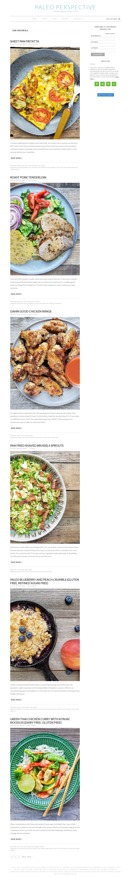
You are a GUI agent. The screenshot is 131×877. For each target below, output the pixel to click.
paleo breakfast (71, 167)
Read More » (16, 158)
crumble (25, 709)
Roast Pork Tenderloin (28, 177)
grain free (39, 437)
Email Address (96, 36)
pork (76, 167)
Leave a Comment (33, 44)
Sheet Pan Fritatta (24, 41)
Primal (56, 437)
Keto (37, 167)
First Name (94, 42)
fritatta (33, 167)
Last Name (94, 48)
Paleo (39, 165)
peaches (69, 709)
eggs (29, 167)
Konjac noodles (45, 848)
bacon (19, 571)
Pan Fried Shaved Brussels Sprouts (37, 445)
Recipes (43, 165)
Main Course (25, 165)
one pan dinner (30, 303)
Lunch (21, 846)
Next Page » (27, 857)
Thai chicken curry (64, 848)
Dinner (18, 435)
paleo (65, 167)
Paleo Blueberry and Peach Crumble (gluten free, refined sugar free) (44, 581)
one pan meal (59, 167)
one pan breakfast (51, 167)
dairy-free (28, 437)
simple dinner (58, 303)
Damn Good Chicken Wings (30, 311)
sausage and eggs (14, 169)
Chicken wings (21, 437)
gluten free (20, 303)
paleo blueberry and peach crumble (57, 709)
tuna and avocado (74, 848)
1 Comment (32, 448)
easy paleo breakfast (23, 167)
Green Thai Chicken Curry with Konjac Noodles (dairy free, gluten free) (40, 720)
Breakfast (19, 165)
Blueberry (20, 709)
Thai (58, 848)
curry (19, 848)
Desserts (19, 707)
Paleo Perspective (65, 7)
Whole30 (42, 846)
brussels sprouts (25, 571)
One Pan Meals (33, 165)
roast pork (51, 303)
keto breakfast (42, 167)
